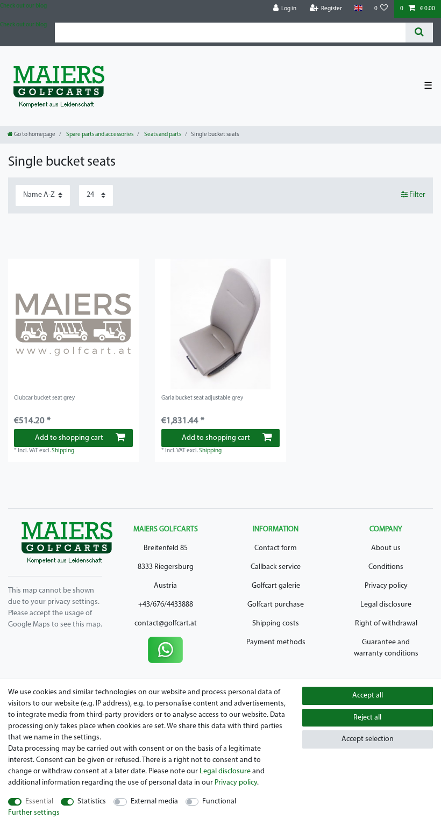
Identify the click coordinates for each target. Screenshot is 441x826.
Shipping (63, 451)
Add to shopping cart (69, 438)
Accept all (367, 696)
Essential (39, 801)
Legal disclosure (385, 605)
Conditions (385, 567)
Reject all (367, 718)
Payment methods (275, 642)
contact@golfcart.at (165, 624)
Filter (416, 195)
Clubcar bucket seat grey (44, 398)
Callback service (276, 567)
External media (154, 801)
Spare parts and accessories (99, 135)
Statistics (91, 801)
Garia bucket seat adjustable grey (202, 398)
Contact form (275, 548)
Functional (219, 801)
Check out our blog (23, 6)
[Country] (358, 8)
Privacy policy (386, 586)
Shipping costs (275, 624)
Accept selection (368, 739)
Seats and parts (162, 135)
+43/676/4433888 (165, 605)
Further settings (34, 813)
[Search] (419, 32)
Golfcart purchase (275, 605)
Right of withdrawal (386, 624)
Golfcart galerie (276, 586)
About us (386, 548)
